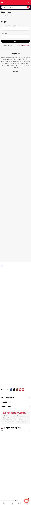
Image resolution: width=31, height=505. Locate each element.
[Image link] (7, 325)
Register (15, 71)
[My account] (29, 2)
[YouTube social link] (20, 389)
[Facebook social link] (11, 389)
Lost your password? (24, 45)
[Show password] (28, 36)
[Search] (28, 7)
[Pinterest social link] (23, 389)
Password (4, 33)
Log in (15, 41)
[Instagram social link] (17, 389)
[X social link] (14, 389)
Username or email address (9, 26)
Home (3, 15)
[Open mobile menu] (2, 2)
